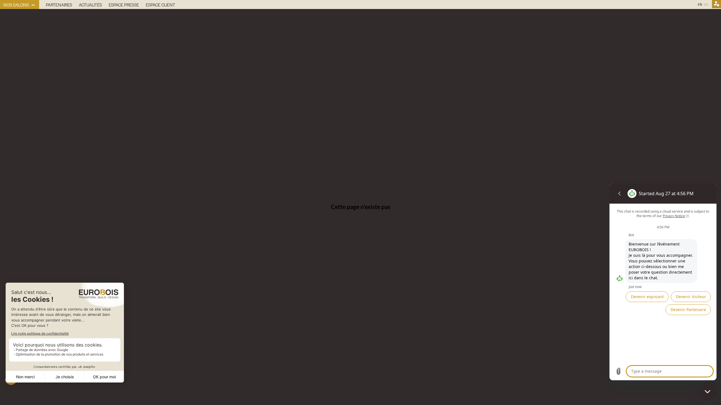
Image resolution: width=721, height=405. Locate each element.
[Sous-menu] (33, 5)
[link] (19, 4)
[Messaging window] (662, 281)
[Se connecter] (716, 4)
